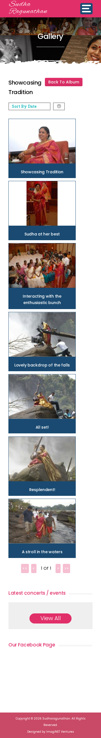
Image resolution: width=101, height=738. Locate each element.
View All (50, 618)
